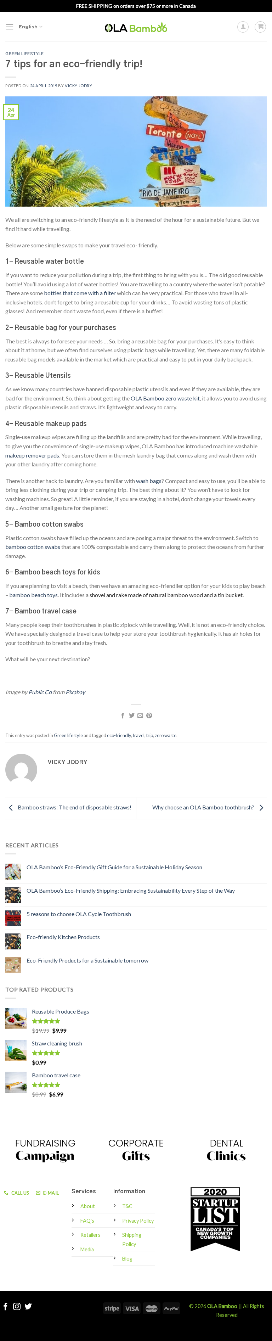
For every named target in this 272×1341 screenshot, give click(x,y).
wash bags (149, 480)
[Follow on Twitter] (28, 1307)
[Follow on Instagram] (17, 1307)
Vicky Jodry (78, 85)
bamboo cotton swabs (32, 546)
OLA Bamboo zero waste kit (165, 398)
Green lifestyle (24, 54)
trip (149, 735)
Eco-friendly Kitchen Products (63, 936)
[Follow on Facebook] (5, 1307)
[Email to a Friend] (140, 716)
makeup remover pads (32, 455)
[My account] (243, 27)
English (28, 26)
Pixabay (75, 692)
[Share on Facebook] (123, 716)
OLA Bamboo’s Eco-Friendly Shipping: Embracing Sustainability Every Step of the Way (131, 890)
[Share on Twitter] (132, 716)
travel (138, 735)
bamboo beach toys (33, 594)
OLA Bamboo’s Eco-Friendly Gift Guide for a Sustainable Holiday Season (114, 867)
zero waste (165, 735)
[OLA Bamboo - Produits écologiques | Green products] (136, 26)
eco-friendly (119, 735)
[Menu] (9, 26)
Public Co (40, 692)
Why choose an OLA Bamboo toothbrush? (203, 807)
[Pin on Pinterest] (149, 716)
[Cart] (260, 27)
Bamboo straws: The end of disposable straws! (74, 807)
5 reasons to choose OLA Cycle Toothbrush (79, 913)
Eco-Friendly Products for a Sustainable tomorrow (87, 960)
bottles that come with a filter (80, 293)
